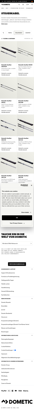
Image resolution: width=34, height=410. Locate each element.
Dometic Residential (11, 313)
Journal (3, 309)
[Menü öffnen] (32, 4)
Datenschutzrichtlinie (7, 343)
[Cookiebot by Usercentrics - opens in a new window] (21, 185)
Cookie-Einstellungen (7, 350)
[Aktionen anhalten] (2, 1)
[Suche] (19, 4)
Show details (25, 212)
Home (2, 8)
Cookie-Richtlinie (5, 346)
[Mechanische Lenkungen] (3, 32)
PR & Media (9, 376)
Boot (7, 8)
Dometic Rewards (6, 302)
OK (17, 217)
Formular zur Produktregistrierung (10, 276)
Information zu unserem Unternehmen (12, 361)
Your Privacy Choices (16, 223)
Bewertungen (4, 331)
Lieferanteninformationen (8, 368)
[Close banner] (31, 185)
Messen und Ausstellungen (8, 328)
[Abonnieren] (31, 243)
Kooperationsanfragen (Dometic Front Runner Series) (15, 324)
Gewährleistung (5, 287)
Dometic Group (10, 365)
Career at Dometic (11, 383)
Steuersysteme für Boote (17, 8)
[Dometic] (5, 4)
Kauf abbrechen (5, 295)
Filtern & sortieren (9, 38)
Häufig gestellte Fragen (7, 280)
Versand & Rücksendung (7, 291)
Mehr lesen (4, 24)
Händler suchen (5, 284)
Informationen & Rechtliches (9, 335)
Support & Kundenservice (8, 273)
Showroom (4, 317)
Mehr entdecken (5, 298)
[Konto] (23, 4)
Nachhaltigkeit (5, 372)
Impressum (4, 354)
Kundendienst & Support (8, 269)
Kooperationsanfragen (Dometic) (10, 320)
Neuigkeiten (9, 379)
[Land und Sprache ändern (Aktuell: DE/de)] (32, 1)
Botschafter (4, 306)
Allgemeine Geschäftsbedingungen (10, 357)
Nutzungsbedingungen (7, 339)
